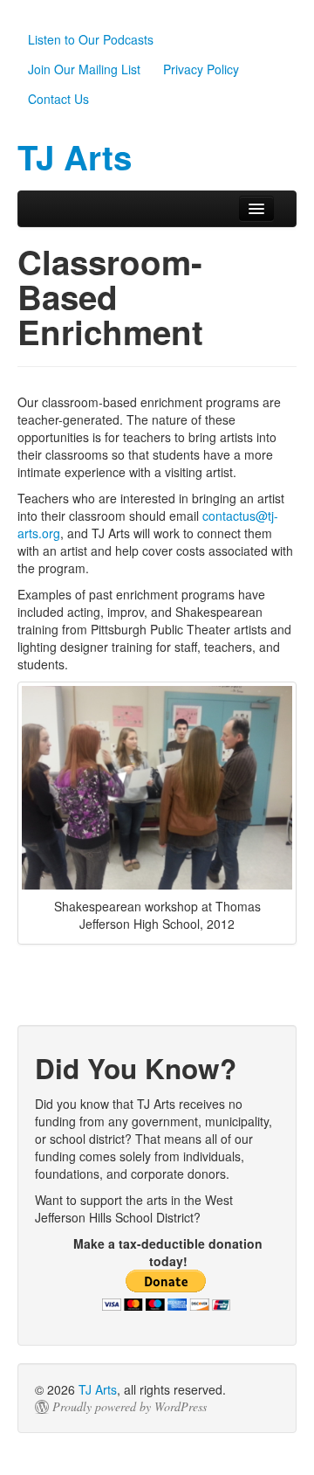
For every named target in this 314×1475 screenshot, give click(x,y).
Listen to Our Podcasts (91, 39)
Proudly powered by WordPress (129, 1407)
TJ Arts (97, 1389)
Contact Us (58, 98)
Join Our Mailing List (84, 69)
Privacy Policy (201, 69)
